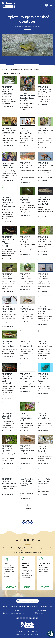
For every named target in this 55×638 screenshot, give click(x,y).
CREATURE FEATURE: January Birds (26, 130)
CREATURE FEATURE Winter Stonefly (27, 308)
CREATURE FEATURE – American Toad (44, 239)
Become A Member (27, 586)
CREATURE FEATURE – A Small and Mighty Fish (44, 200)
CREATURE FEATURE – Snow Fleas (43, 276)
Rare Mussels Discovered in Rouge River (8, 165)
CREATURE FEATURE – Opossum (7, 448)
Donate (24, 582)
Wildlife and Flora (27, 511)
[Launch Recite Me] (50, 633)
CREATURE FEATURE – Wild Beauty (45, 165)
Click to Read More (7, 107)
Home (16, 26)
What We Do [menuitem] (13, 606)
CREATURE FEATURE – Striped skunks (26, 343)
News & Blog (21, 26)
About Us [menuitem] (6, 606)
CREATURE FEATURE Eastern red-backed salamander (7, 378)
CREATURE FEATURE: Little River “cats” (27, 165)
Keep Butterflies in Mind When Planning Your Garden (27, 482)
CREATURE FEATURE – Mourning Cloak (45, 343)
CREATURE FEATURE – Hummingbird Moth (26, 416)
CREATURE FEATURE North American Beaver (45, 310)
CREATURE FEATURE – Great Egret (25, 200)
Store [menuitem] (50, 606)
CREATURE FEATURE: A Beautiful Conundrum (7, 90)
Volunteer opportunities (9, 586)
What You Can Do (44, 586)
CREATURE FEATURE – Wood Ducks (7, 276)
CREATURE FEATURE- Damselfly (43, 448)
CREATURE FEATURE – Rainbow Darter (9, 481)
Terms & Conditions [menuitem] (20, 634)
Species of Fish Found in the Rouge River (44, 481)
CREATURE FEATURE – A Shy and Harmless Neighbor (8, 241)
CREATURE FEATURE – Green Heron (43, 415)
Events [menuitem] (36, 606)
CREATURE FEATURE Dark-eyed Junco (9, 308)
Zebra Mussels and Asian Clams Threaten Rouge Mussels (27, 96)
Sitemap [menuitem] (37, 634)
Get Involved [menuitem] (43, 606)
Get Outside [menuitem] (29, 606)
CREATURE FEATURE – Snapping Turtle (27, 448)
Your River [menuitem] (21, 606)
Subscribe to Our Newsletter (28, 601)
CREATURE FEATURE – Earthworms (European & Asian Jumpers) (9, 202)
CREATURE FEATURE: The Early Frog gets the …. (44, 90)
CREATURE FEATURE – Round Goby (7, 415)
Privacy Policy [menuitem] (30, 634)
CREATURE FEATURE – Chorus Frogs (25, 276)
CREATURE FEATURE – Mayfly (25, 239)
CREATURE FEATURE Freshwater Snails (43, 377)
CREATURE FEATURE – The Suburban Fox (9, 130)
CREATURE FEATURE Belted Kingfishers (27, 376)
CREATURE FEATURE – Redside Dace (8, 343)
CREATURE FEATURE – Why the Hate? (45, 130)
